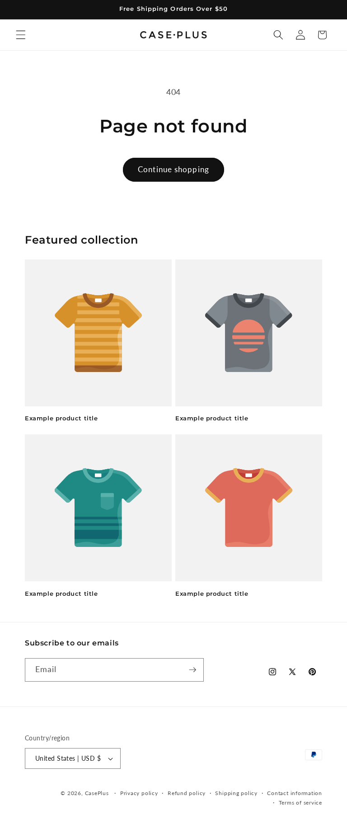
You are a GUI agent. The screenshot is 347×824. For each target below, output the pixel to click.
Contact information (294, 793)
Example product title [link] (61, 418)
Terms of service (300, 802)
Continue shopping (173, 169)
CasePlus (98, 793)
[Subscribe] (192, 670)
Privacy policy (139, 793)
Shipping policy (236, 793)
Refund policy (187, 793)
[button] (21, 35)
